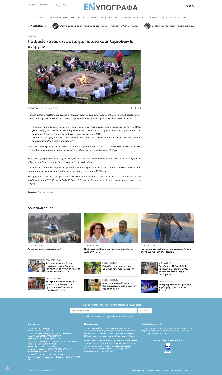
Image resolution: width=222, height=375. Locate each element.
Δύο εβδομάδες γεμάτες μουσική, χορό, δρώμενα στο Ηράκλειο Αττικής (175, 287)
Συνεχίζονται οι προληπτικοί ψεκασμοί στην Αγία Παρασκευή (118, 267)
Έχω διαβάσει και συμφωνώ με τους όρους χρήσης (113, 316)
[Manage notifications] (7, 368)
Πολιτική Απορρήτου (172, 370)
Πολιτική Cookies (153, 370)
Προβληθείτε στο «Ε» (151, 324)
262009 (167, 352)
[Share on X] (135, 108)
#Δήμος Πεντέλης (46, 192)
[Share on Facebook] (132, 108)
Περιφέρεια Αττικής (57, 18)
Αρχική (39, 18)
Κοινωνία (32, 36)
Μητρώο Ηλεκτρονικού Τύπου (168, 340)
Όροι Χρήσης (138, 370)
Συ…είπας (112, 18)
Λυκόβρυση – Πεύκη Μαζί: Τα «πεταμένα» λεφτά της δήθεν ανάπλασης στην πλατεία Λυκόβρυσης (173, 270)
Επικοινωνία (188, 370)
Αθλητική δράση (155, 18)
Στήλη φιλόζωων (177, 18)
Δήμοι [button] (74, 18)
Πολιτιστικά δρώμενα (132, 18)
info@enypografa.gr (36, 344)
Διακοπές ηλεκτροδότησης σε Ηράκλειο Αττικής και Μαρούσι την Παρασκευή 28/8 (119, 286)
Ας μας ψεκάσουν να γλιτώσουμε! (44, 249)
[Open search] (187, 6)
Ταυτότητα (33, 324)
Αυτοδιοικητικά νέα (93, 18)
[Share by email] (139, 108)
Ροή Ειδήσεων (35, 25)
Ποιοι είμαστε (91, 324)
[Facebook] (190, 6)
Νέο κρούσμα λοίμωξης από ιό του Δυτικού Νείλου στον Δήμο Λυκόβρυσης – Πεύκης (166, 250)
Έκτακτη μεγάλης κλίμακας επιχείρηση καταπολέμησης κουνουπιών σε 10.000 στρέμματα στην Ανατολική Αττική (63, 267)
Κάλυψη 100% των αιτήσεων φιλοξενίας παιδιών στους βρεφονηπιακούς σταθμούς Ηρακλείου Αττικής (60, 285)
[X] (193, 6)
